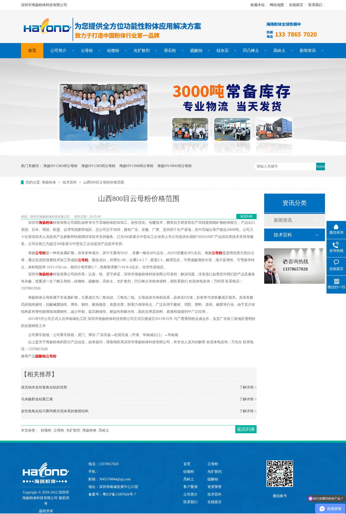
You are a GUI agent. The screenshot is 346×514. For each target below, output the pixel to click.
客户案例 (190, 487)
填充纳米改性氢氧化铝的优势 (44, 387)
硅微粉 (113, 50)
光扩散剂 (141, 50)
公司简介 (58, 50)
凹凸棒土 (251, 50)
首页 (32, 50)
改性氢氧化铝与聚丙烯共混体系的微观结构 (54, 411)
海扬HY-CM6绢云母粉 (136, 166)
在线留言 (296, 5)
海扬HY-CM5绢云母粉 (98, 166)
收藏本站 (258, 5)
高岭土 (279, 50)
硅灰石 (223, 50)
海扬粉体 (49, 182)
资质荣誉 (214, 487)
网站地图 (277, 5)
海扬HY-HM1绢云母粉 (174, 166)
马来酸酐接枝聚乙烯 (37, 399)
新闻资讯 (308, 50)
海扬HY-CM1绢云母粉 (60, 166)
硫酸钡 (196, 50)
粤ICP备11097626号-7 (119, 494)
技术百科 (70, 182)
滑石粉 (170, 50)
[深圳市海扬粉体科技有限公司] (46, 468)
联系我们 (315, 5)
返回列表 (246, 216)
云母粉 (87, 50)
